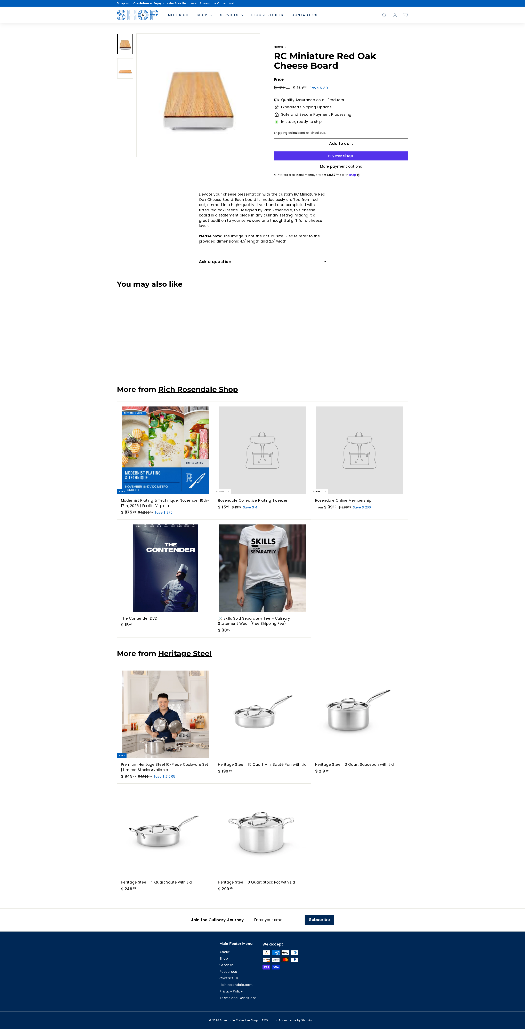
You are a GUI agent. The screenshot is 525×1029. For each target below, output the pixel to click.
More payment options (341, 166)
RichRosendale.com (235, 984)
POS (265, 1020)
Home (278, 47)
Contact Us (305, 15)
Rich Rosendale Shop (198, 389)
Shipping (280, 133)
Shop (203, 15)
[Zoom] (198, 95)
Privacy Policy (231, 991)
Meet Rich (178, 15)
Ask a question (215, 261)
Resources (228, 971)
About (224, 952)
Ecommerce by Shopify (295, 1020)
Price (279, 79)
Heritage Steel (185, 653)
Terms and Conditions (238, 998)
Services (230, 15)
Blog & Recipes (267, 15)
